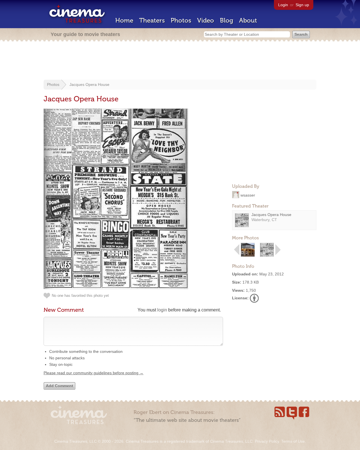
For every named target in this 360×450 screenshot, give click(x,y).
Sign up (302, 5)
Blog (226, 20)
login (162, 310)
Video (205, 20)
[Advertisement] (180, 61)
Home (124, 20)
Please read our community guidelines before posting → (93, 373)
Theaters (152, 20)
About (248, 20)
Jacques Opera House (89, 84)
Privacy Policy (267, 441)
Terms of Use (293, 441)
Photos (181, 20)
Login (283, 5)
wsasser (247, 195)
